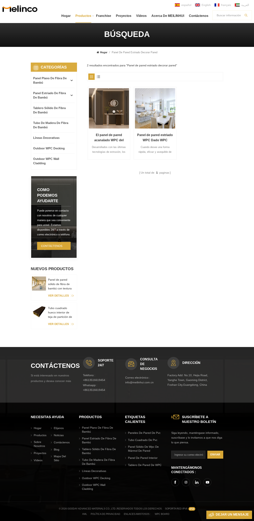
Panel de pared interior (143, 457)
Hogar (66, 15)
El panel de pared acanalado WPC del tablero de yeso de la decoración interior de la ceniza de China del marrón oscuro (108, 138)
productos (83, 15)
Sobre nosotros (39, 444)
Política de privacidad (105, 514)
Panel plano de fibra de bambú (50, 80)
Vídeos (141, 15)
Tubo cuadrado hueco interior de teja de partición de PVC (60, 312)
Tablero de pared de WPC (145, 465)
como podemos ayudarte (47, 195)
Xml (84, 514)
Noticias (59, 435)
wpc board (162, 514)
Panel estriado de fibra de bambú (49, 95)
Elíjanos (59, 428)
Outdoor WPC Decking (49, 148)
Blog (56, 449)
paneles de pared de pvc (144, 432)
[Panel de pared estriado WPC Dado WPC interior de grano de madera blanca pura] (155, 108)
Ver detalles (58, 295)
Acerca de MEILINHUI (167, 15)
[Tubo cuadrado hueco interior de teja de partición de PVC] (39, 312)
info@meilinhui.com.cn (139, 382)
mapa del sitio (60, 458)
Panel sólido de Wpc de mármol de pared (143, 448)
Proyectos (123, 15)
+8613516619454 (94, 380)
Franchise (103, 15)
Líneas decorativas (46, 137)
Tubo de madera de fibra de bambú (50, 125)
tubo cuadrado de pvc (142, 440)
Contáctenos (198, 15)
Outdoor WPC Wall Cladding (46, 161)
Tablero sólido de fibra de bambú (49, 110)
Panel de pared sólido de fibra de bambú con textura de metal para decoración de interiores (60, 284)
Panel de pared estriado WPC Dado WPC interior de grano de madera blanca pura (155, 138)
